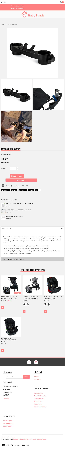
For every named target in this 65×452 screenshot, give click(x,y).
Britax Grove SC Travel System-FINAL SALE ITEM (9, 297)
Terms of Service (39, 398)
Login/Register (38, 393)
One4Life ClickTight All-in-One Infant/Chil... (53, 297)
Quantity (3, 168)
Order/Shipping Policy (40, 406)
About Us (36, 376)
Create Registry (7, 420)
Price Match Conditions (40, 396)
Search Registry (7, 426)
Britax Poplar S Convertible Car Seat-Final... (9, 340)
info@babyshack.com (17, 8)
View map (6, 398)
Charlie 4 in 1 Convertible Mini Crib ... (19, 210)
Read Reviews (5, 162)
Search (3, 437)
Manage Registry (8, 423)
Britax (8, 154)
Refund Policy (38, 404)
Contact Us (37, 379)
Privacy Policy (38, 401)
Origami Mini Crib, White (14, 216)
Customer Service (11, 437)
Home (2, 24)
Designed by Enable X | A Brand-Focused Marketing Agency (29, 439)
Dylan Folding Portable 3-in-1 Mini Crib (20, 203)
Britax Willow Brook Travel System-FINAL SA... (31, 297)
